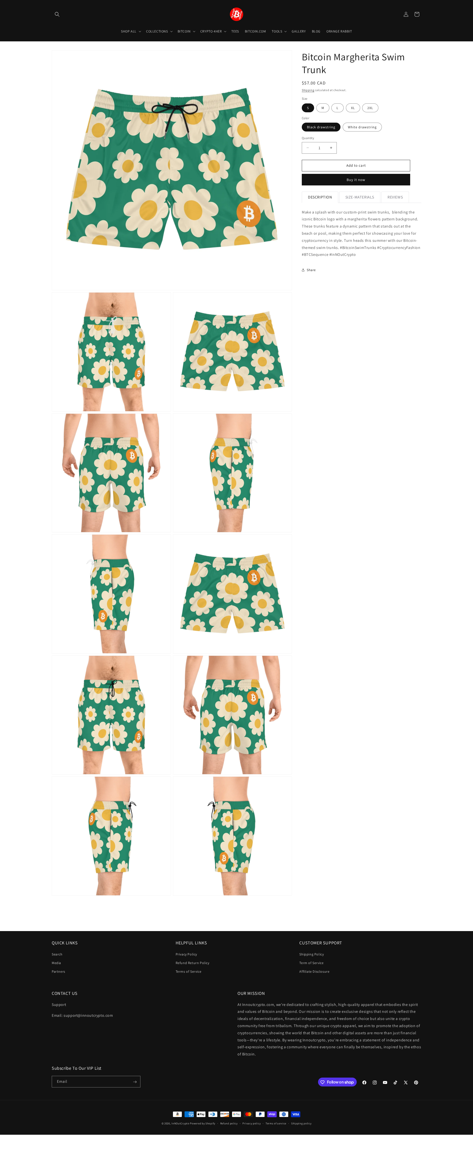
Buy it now (356, 179)
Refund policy (229, 1123)
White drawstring (362, 127)
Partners (58, 971)
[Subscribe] (134, 1082)
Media (56, 962)
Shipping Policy (311, 954)
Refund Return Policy (192, 962)
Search (57, 954)
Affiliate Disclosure (314, 971)
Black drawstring (321, 127)
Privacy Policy (186, 954)
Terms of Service (189, 971)
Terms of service (276, 1123)
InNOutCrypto (180, 1123)
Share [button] (311, 270)
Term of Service (311, 962)
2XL (370, 108)
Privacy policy (251, 1123)
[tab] (320, 197)
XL (353, 108)
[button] (57, 14)
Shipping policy (301, 1123)
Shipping (308, 90)
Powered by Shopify (202, 1123)
